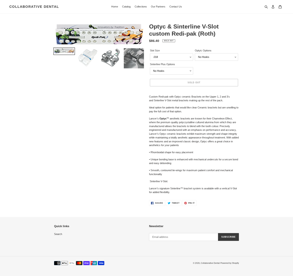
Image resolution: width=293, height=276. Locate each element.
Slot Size (155, 50)
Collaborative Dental (34, 6)
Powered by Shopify (229, 263)
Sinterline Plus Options (162, 64)
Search (58, 234)
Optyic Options (203, 50)
